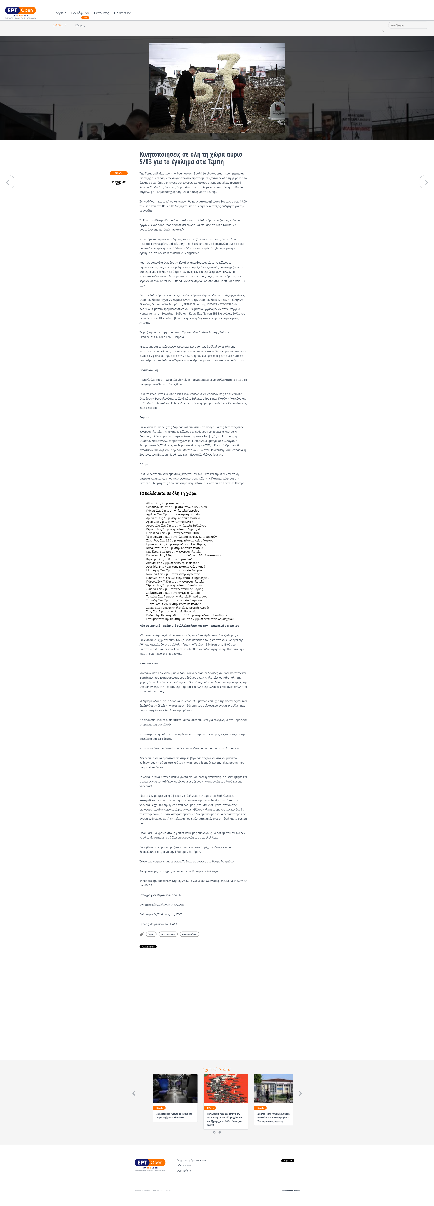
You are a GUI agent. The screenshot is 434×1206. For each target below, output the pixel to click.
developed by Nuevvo (291, 1190)
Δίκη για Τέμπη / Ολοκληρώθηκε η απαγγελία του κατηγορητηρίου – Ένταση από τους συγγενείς (274, 1117)
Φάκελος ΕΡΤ (184, 1165)
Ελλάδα (58, 25)
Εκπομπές (101, 13)
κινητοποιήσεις (189, 934)
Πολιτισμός (123, 13)
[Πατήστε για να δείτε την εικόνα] (217, 88)
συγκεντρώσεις (168, 934)
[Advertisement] (193, 999)
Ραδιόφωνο (80, 15)
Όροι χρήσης (184, 1170)
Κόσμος (80, 25)
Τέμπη (151, 934)
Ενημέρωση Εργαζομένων (191, 1160)
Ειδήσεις (59, 13)
